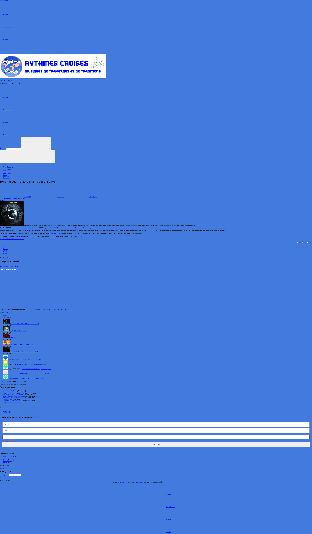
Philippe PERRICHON (14, 378)
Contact (8, 169)
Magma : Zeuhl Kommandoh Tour (12, 402)
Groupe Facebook (8, 412)
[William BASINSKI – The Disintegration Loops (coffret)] (6, 352)
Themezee (139, 482)
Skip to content (4, 0)
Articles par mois (4, 475)
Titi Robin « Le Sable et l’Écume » (12, 393)
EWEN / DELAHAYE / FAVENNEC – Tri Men (22, 345)
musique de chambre (12, 198)
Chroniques (6, 172)
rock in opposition (22, 198)
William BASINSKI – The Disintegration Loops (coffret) (24, 352)
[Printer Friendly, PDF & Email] (304, 242)
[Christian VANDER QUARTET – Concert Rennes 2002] (6, 324)
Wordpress (124, 482)
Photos (5, 175)
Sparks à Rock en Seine (9, 391)
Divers (5, 459)
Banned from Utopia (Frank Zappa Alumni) (14, 396)
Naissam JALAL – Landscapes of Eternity (33, 378)
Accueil (5, 164)
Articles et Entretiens (8, 456)
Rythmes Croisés (60, 197)
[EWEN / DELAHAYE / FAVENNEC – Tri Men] (6, 345)
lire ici (89, 225)
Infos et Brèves (7, 173)
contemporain (3, 198)
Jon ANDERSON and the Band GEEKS (13, 397)
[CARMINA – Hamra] (6, 338)
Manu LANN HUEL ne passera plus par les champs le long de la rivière (35, 373)
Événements (6, 176)
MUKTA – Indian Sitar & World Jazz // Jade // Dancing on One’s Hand (22, 265)
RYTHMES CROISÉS (6, 80)
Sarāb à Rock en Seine (9, 390)
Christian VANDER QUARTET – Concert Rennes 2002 (24, 324)
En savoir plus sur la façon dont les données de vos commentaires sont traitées (46, 309)
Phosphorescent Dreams (55, 233)
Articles (5, 170)
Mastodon (5, 414)
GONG (5, 399)
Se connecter (6, 178)
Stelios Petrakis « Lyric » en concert (12, 394)
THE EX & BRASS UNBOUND (12, 400)
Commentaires (7, 317)
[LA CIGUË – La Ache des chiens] (6, 331)
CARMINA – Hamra (15, 338)
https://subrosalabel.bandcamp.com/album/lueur (12, 239)
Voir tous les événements (6, 404)
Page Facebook (7, 411)
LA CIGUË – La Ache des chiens (18, 331)
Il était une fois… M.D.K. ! (9, 266)
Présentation (9, 167)
